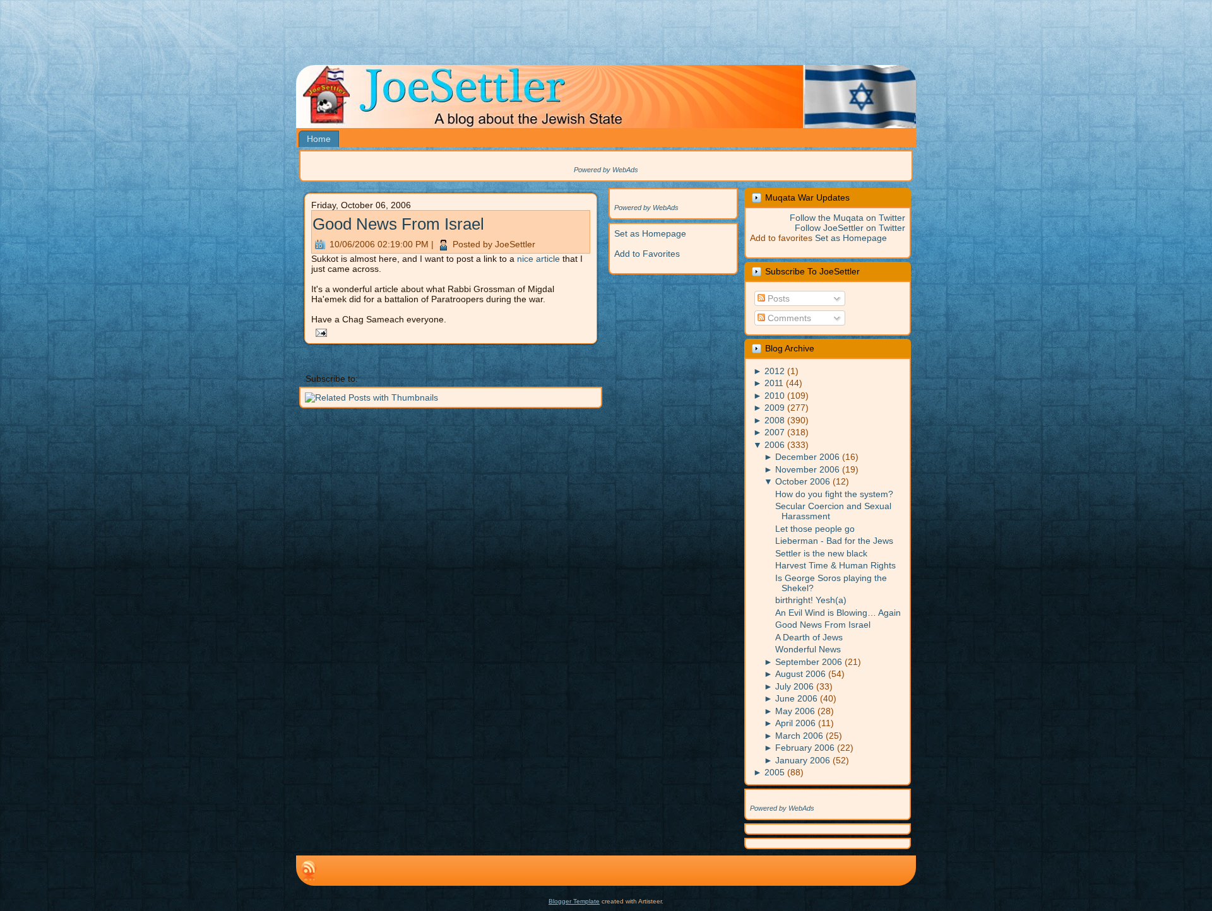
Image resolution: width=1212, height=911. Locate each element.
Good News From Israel (398, 224)
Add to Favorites (647, 254)
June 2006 (796, 698)
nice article (538, 259)
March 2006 (799, 736)
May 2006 (795, 711)
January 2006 (802, 760)
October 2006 (802, 481)
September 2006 (808, 662)
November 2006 (807, 469)
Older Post (584, 360)
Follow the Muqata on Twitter (847, 218)
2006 (774, 445)
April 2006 (795, 723)
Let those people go (815, 529)
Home (453, 360)
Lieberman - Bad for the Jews (834, 541)
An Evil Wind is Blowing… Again (838, 613)
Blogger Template (574, 901)
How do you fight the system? (834, 494)
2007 (774, 432)
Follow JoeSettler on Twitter (850, 228)
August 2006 (800, 674)
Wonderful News (808, 649)
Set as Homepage (650, 233)
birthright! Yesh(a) (811, 600)
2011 (773, 383)
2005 (774, 772)
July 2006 (794, 686)
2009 (774, 408)
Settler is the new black (821, 553)
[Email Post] (319, 332)
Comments (788, 318)
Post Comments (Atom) (407, 378)
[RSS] (308, 871)
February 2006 (805, 748)
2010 (774, 396)
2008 (774, 420)
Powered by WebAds (606, 169)
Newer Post (319, 360)
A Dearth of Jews (809, 637)
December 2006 (807, 457)
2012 (774, 371)
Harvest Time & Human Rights (835, 565)
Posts (777, 298)
